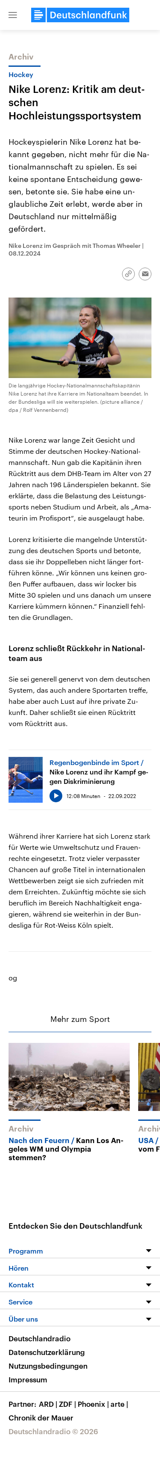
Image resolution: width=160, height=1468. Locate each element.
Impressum (28, 1379)
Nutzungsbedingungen (48, 1365)
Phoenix (93, 1404)
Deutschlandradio (39, 1338)
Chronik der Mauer (41, 1417)
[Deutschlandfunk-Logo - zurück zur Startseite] (80, 15)
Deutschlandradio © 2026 (53, 1431)
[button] (13, 15)
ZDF (67, 1404)
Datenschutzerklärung (47, 1352)
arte (119, 1404)
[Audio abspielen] (55, 795)
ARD (48, 1404)
